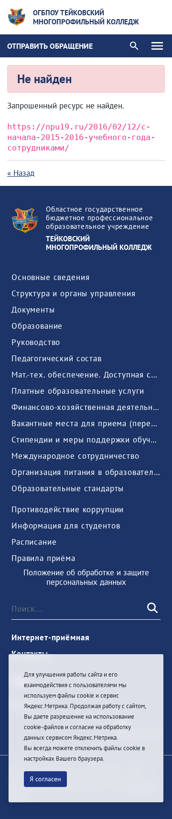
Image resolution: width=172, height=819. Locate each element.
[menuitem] (50, 277)
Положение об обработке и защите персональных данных (86, 577)
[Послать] (151, 608)
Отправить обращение (50, 46)
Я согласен (45, 779)
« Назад (20, 173)
